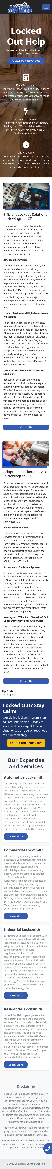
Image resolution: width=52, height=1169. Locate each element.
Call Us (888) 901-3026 (26, 743)
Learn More (16, 836)
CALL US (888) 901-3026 (27, 60)
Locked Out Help (36, 1163)
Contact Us (26, 427)
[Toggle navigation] (46, 7)
